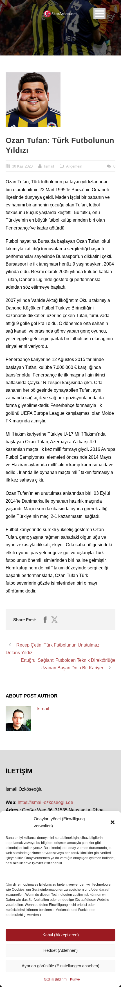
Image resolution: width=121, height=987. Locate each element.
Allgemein (74, 166)
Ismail (49, 166)
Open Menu (99, 13)
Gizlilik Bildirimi (55, 979)
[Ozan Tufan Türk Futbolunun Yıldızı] (33, 99)
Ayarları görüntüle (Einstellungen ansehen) (60, 965)
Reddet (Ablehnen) (60, 950)
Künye (75, 979)
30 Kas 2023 (22, 166)
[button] (112, 822)
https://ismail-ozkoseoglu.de (45, 802)
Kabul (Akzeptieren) (60, 934)
